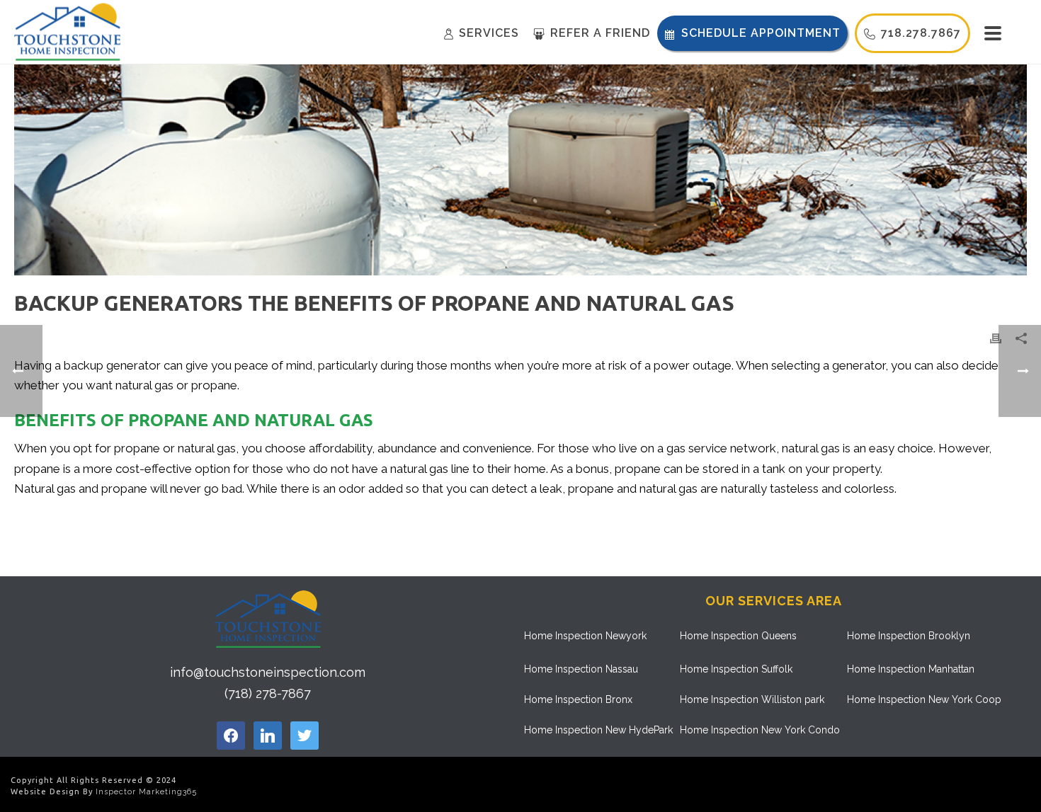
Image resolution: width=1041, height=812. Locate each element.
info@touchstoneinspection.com (267, 672)
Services (489, 33)
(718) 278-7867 (267, 693)
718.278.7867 (921, 33)
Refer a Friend (600, 33)
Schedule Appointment (761, 33)
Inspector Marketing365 (146, 791)
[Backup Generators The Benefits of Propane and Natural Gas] (520, 169)
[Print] (995, 337)
